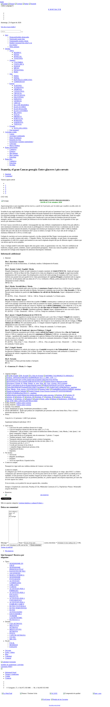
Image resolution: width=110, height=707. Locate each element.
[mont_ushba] (44, 399)
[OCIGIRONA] (45, 699)
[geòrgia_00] (60, 395)
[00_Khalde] (13, 376)
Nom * (21, 543)
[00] (7, 376)
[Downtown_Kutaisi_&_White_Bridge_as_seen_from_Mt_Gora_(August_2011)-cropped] (36, 383)
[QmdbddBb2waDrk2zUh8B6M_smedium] (65, 389)
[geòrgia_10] (68, 397)
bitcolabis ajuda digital (54, 705)
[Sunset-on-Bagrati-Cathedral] (15, 391)
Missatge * (4, 543)
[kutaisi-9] (28, 399)
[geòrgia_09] (58, 397)
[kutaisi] (36, 399)
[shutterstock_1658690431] (66, 399)
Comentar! (8, 176)
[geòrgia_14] (19, 399)
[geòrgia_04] (10, 397)
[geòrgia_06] (29, 397)
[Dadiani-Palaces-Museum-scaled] (55, 381)
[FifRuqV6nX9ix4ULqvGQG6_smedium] (56, 385)
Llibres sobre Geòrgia (23, 403)
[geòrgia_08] (49, 397)
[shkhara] (53, 399)
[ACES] (97, 693)
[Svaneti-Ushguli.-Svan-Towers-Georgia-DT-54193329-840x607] (49, 391)
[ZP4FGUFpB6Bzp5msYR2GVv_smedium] (21, 393)
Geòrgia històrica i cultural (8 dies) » (31, 503)
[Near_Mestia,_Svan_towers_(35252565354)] (21, 389)
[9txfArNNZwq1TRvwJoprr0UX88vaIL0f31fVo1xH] (24, 381)
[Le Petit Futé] (7, 693)
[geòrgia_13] (10, 399)
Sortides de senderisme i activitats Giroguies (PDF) (12, 666)
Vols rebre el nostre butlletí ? (8, 27)
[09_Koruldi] (23, 376)
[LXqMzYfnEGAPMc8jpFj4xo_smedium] (62, 387)
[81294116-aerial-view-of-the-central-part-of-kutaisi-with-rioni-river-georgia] (31, 379)
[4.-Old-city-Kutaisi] (36, 376)
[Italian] (26, 4)
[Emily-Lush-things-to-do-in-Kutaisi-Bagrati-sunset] (23, 385)
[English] (4, 4)
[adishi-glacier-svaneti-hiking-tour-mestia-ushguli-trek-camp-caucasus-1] (30, 395)
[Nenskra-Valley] (43, 389)
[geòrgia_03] (69, 395)
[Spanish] (32, 4)
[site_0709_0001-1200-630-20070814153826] (21, 401)
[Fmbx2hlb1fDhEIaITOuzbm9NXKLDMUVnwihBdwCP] (26, 387)
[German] (18, 4)
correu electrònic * (50, 543)
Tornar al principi (7, 547)
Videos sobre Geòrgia (23, 405)
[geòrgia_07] (39, 397)
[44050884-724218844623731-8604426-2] (59, 376)
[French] (11, 4)
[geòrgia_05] (19, 397)
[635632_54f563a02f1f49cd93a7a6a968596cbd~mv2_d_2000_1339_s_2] (30, 378)
